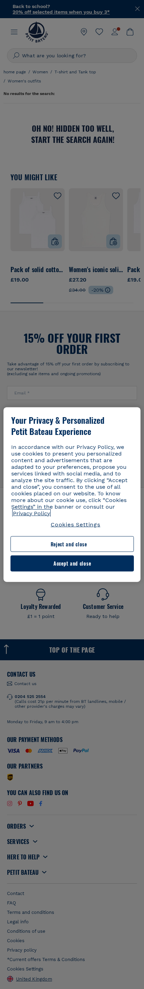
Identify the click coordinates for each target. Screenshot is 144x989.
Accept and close (72, 563)
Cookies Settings (75, 524)
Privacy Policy (31, 513)
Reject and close (69, 544)
